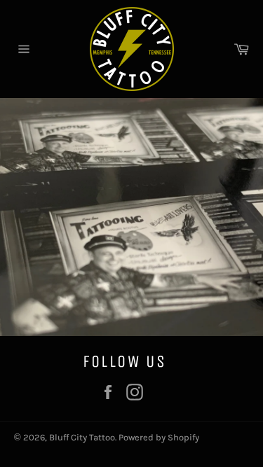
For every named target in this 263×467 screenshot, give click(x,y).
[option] (131, 217)
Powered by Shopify (159, 437)
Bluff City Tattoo (82, 437)
